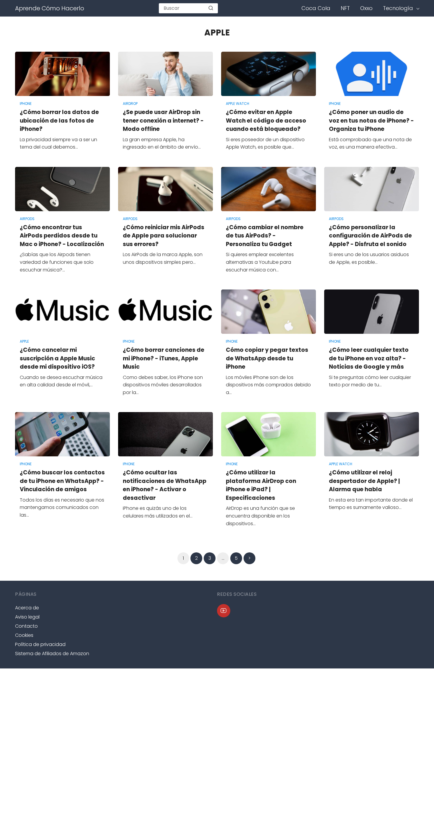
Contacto (26, 626)
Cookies (24, 635)
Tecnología (398, 8)
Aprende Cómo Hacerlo (49, 8)
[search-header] (211, 8)
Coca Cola (315, 8)
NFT (345, 8)
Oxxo (366, 8)
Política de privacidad (40, 644)
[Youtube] (223, 610)
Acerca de (27, 607)
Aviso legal (27, 617)
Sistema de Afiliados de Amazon (52, 653)
